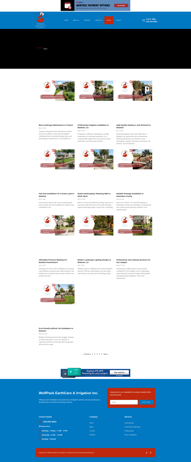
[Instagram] (150, 452)
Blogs (109, 20)
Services (87, 20)
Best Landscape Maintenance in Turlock (56, 125)
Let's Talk (151, 19)
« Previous (87, 354)
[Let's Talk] (143, 20)
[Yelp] (146, 452)
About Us (76, 20)
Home (66, 20)
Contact (119, 20)
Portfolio (98, 20)
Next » (105, 354)
